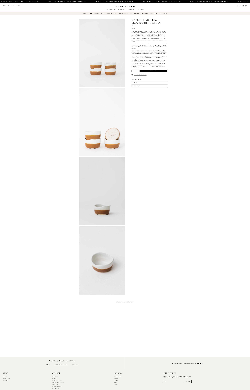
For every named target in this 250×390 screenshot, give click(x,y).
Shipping (54, 378)
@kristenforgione (189, 363)
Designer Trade (6, 378)
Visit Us (5, 376)
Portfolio (116, 378)
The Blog (116, 380)
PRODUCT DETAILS (137, 79)
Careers (115, 384)
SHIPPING (134, 82)
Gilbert (48, 364)
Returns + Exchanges (57, 380)
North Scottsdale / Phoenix (61, 364)
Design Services (117, 376)
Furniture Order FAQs (57, 386)
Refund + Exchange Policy (58, 382)
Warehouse (75, 364)
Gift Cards (5, 380)
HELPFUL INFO (136, 86)
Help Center (55, 384)
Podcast (116, 382)
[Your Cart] (245, 6)
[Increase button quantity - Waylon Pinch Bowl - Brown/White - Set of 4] (137, 71)
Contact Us (55, 376)
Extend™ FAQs (55, 388)
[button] (6, 6)
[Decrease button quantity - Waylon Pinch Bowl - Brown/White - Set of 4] (133, 71)
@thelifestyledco (177, 363)
